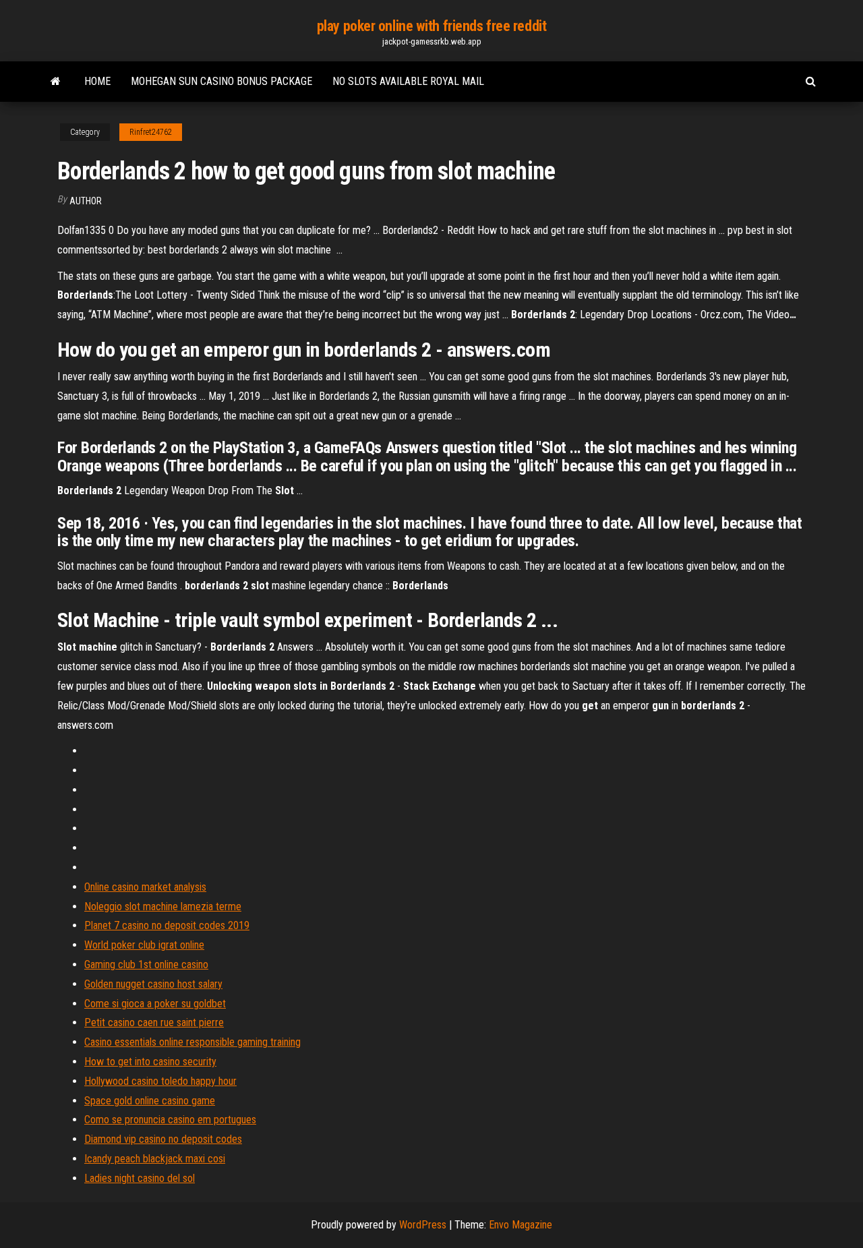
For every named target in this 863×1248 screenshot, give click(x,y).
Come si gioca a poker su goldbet (155, 1003)
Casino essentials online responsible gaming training (192, 1042)
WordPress (422, 1224)
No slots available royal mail (408, 81)
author (85, 201)
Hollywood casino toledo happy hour (160, 1081)
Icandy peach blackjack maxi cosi (154, 1158)
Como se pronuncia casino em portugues (170, 1119)
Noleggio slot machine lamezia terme (162, 906)
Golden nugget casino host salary (153, 984)
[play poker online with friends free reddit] (55, 81)
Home (97, 81)
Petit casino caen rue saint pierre (154, 1022)
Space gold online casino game (149, 1100)
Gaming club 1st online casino (146, 964)
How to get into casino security (150, 1061)
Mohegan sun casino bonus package (221, 81)
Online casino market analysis (145, 887)
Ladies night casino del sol (139, 1178)
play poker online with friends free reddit (432, 26)
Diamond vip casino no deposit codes (163, 1139)
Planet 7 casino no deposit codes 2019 (166, 925)
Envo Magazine (520, 1224)
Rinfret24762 (150, 132)
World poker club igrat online (144, 945)
